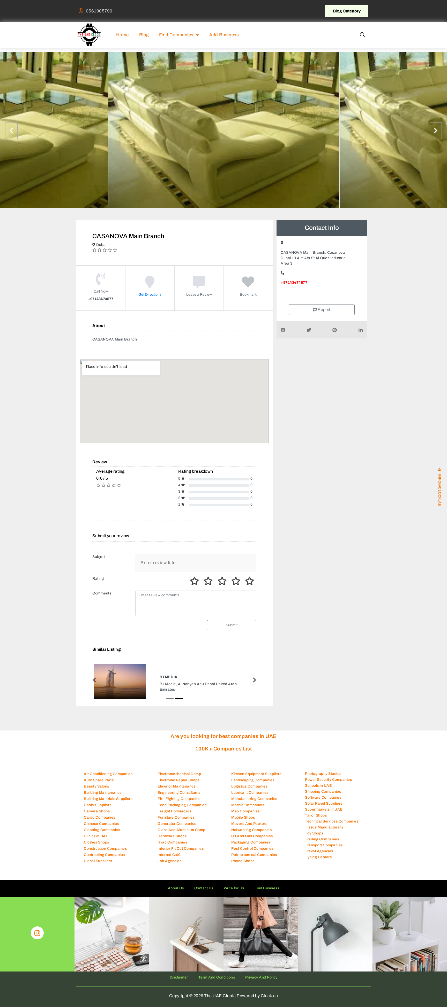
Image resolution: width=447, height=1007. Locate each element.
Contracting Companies (104, 859)
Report (324, 309)
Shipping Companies (323, 796)
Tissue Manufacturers (324, 832)
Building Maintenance (103, 797)
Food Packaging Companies (182, 810)
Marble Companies (247, 810)
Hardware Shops (172, 841)
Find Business (267, 893)
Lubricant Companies (250, 797)
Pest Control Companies (252, 853)
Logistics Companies (249, 791)
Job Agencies (169, 866)
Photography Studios (323, 779)
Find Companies (176, 34)
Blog (144, 34)
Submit (231, 625)
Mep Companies (245, 816)
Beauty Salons (96, 791)
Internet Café (169, 859)
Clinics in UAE (96, 841)
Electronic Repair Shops (178, 785)
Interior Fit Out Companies (181, 853)
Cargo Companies (99, 822)
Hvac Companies (172, 847)
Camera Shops (97, 816)
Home (122, 34)
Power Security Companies (328, 784)
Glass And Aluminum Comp (181, 834)
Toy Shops (314, 838)
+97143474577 (294, 283)
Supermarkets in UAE (323, 814)
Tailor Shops (316, 820)
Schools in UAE (318, 790)
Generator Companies (177, 828)
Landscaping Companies (252, 785)
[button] (362, 35)
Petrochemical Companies (254, 859)
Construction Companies (105, 853)
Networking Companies (251, 834)
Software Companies (323, 802)
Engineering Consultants (179, 797)
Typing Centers (318, 862)
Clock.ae (269, 1000)
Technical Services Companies (331, 826)
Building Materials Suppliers (108, 803)
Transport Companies (324, 850)
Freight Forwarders (174, 816)
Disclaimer (179, 982)
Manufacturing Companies (254, 803)
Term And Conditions (216, 982)
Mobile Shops (243, 822)
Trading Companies (322, 844)
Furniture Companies (176, 822)
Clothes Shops (96, 847)
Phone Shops (243, 866)
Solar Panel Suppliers (323, 808)
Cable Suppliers (97, 810)
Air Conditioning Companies (108, 779)
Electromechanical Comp (179, 779)
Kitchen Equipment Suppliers (256, 779)
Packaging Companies (250, 847)
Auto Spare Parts (99, 785)
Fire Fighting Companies (179, 803)
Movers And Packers (249, 828)
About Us (176, 893)
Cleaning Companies (102, 834)
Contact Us (203, 893)
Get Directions (149, 294)
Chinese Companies (101, 828)
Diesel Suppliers (98, 866)
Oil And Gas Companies (252, 841)
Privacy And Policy (261, 982)
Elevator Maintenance (177, 791)
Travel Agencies (319, 856)
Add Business (224, 34)
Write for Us (234, 893)
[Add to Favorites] (248, 285)
